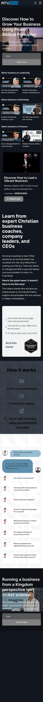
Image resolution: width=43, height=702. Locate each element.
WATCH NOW (21, 622)
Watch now (21, 62)
